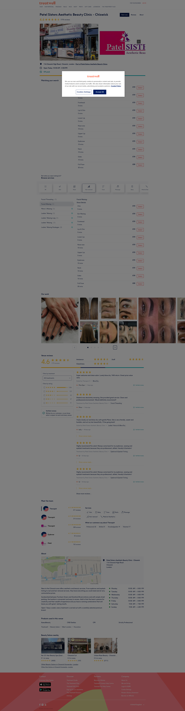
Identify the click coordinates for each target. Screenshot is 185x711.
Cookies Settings (84, 92)
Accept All (100, 92)
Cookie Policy (116, 86)
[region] (93, 84)
